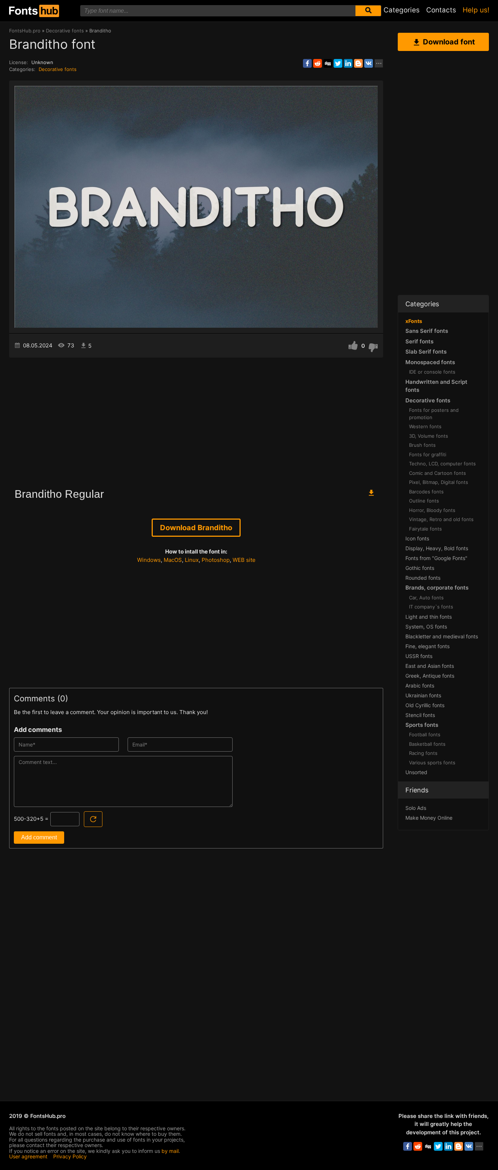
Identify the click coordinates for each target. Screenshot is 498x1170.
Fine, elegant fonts (427, 646)
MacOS (173, 559)
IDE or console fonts (432, 372)
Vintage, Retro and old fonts (441, 519)
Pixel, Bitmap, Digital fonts (438, 482)
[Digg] (327, 63)
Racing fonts (423, 753)
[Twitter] (338, 63)
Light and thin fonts (428, 617)
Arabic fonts (419, 685)
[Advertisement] (196, 419)
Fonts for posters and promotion (434, 413)
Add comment (39, 837)
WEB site (244, 559)
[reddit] (317, 63)
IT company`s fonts (431, 607)
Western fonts (425, 426)
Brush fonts (422, 445)
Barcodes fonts (426, 492)
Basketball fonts (427, 744)
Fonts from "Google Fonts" (436, 558)
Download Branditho (196, 527)
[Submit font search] (368, 10)
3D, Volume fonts (428, 436)
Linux (192, 559)
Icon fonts (417, 538)
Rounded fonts (422, 578)
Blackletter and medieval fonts (441, 636)
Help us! (476, 10)
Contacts (441, 10)
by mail (170, 1151)
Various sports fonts (432, 762)
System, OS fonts (426, 626)
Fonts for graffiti (427, 454)
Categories (402, 10)
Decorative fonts (58, 69)
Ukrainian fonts (423, 695)
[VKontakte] (368, 63)
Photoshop (216, 559)
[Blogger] (358, 63)
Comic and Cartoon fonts (437, 473)
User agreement (28, 1156)
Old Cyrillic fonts (424, 705)
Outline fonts (424, 501)
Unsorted (416, 772)
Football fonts (424, 734)
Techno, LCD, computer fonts (442, 463)
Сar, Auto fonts (426, 597)
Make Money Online (428, 818)
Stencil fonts (420, 715)
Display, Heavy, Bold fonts (436, 548)
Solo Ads (415, 808)
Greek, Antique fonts (429, 676)
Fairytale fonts (425, 529)
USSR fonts (418, 656)
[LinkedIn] (348, 63)
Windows (149, 559)
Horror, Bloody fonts (432, 510)
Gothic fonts (419, 568)
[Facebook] (307, 63)
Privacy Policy (70, 1156)
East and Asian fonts (429, 666)
